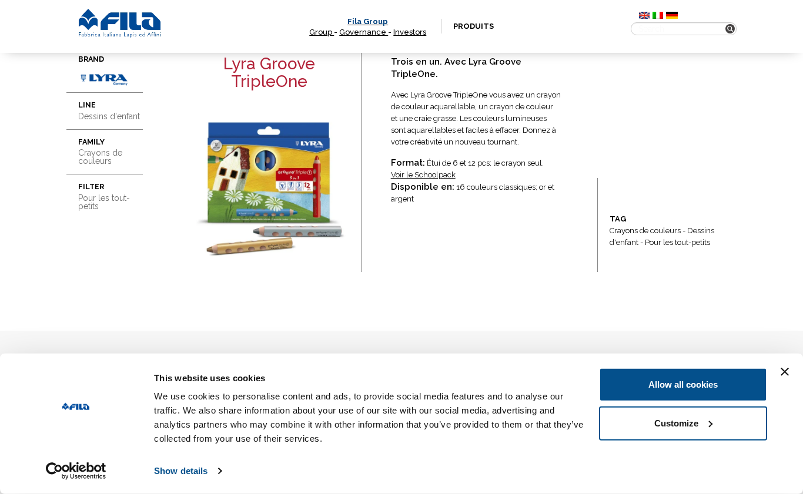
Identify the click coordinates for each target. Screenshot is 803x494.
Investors (409, 32)
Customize (676, 423)
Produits (473, 26)
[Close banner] (785, 372)
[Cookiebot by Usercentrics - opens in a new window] (76, 471)
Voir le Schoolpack (423, 174)
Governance (363, 32)
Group (321, 32)
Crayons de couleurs (645, 230)
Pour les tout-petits (677, 242)
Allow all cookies (683, 384)
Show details (181, 471)
